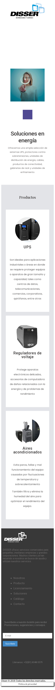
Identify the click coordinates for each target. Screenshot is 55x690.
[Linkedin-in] (27, 674)
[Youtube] (44, 674)
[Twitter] (19, 674)
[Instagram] (36, 674)
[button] (27, 24)
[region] (27, 46)
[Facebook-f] (11, 674)
